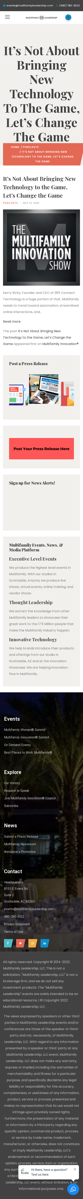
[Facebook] (7, 943)
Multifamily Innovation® (60, 344)
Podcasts (31, 147)
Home (15, 147)
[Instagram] (31, 943)
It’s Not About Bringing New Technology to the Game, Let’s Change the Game (37, 337)
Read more (12, 321)
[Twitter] (19, 943)
